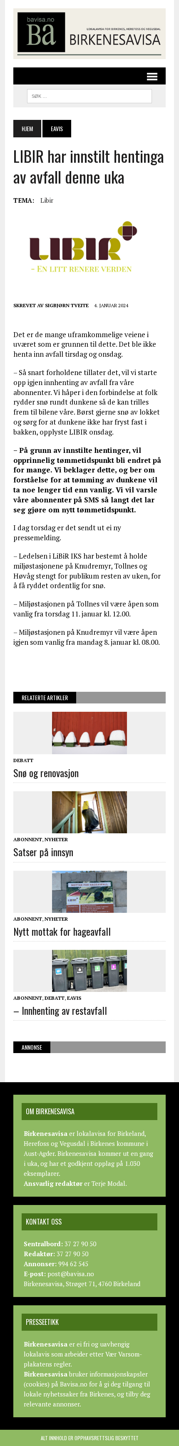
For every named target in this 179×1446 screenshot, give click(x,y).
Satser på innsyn (43, 851)
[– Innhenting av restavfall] (89, 986)
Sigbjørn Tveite (67, 305)
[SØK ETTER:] (89, 95)
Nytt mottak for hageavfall (62, 931)
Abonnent (27, 839)
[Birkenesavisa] (89, 33)
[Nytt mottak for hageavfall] (89, 907)
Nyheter (56, 839)
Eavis (74, 998)
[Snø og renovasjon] (89, 748)
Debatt (23, 760)
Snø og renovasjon (46, 772)
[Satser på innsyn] (89, 827)
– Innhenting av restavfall (60, 1010)
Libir (46, 200)
